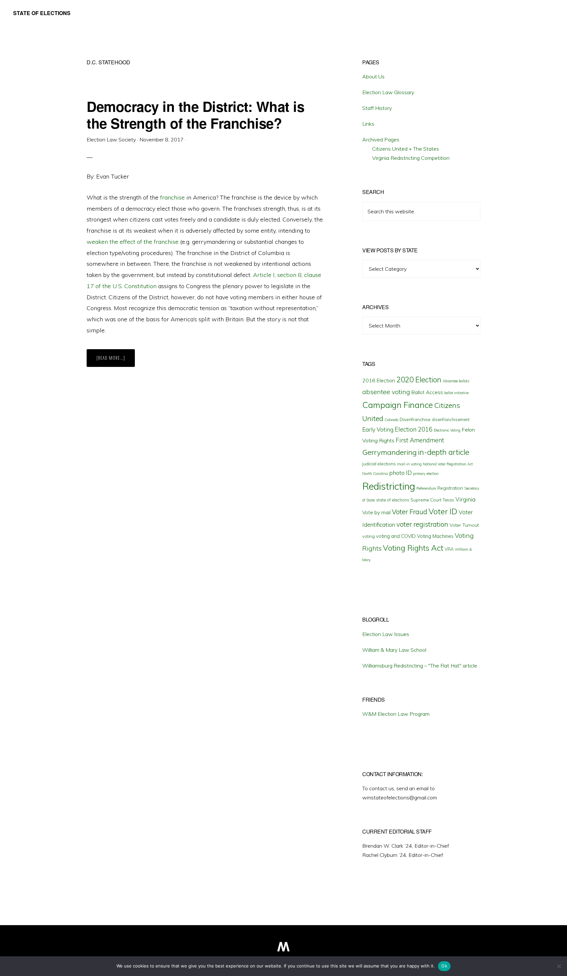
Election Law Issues (385, 634)
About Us (373, 76)
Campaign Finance (397, 405)
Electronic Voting (447, 430)
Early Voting (377, 429)
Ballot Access (427, 392)
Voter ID (443, 511)
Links (368, 123)
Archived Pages (380, 139)
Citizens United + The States (405, 148)
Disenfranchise (415, 419)
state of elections (392, 499)
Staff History (377, 108)
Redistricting (388, 486)
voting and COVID (396, 536)
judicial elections (379, 463)
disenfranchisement (451, 419)
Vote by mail (376, 512)
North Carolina (375, 473)
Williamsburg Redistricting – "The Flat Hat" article (419, 665)
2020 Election (418, 379)
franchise (172, 197)
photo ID (400, 472)
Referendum (426, 488)
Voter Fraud (409, 511)
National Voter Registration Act (448, 464)
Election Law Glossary (388, 92)
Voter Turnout (464, 525)
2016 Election (378, 380)
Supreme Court (425, 499)
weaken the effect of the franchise (132, 241)
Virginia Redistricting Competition (411, 158)
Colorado (391, 419)
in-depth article (443, 452)
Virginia (465, 499)
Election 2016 (413, 429)
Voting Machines (435, 536)
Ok (444, 965)
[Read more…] (115, 360)
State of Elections (42, 13)
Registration (450, 488)
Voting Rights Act (413, 548)
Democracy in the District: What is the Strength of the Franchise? (195, 114)
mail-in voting (409, 463)
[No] (559, 966)
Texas (448, 499)
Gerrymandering (389, 452)
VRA (449, 549)
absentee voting (386, 392)
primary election (426, 473)
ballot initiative (456, 393)
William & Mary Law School (394, 650)
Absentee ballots (456, 381)
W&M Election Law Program (396, 714)
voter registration (422, 524)
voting (368, 536)
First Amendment (420, 440)
